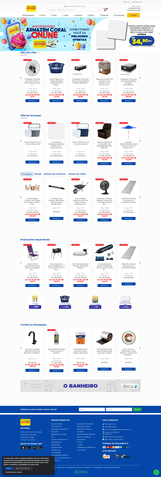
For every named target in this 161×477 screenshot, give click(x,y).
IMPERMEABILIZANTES (59, 455)
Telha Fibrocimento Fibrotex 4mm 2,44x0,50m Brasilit (104, 200)
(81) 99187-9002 (135, 10)
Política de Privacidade (28, 434)
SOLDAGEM (81, 439)
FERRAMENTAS (56, 447)
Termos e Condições (27, 440)
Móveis (37, 174)
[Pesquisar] (99, 10)
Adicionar (33, 100)
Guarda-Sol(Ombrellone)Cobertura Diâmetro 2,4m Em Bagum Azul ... (106, 145)
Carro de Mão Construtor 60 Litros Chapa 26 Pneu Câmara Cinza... (56, 201)
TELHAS (79, 442)
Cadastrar (138, 2)
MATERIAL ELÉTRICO (84, 429)
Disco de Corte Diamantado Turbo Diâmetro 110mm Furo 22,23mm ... (104, 352)
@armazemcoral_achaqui (114, 437)
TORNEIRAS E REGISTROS (86, 447)
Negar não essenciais (23, 468)
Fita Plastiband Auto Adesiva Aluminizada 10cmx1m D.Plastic (80, 351)
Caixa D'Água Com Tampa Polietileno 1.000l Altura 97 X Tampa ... (32, 82)
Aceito (9, 468)
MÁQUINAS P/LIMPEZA (85, 424)
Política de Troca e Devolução (31, 432)
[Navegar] (21, 78)
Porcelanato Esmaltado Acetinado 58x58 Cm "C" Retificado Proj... (32, 145)
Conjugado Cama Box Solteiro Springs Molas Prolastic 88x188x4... (56, 81)
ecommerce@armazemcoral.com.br (118, 429)
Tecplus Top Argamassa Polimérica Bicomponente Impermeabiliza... (128, 201)
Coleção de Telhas (77, 174)
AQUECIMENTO (57, 424)
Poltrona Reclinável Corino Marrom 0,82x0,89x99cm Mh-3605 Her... (80, 145)
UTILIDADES (81, 450)
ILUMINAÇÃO (56, 453)
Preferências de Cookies (14, 472)
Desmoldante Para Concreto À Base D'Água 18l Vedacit (56, 351)
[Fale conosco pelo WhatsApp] (156, 472)
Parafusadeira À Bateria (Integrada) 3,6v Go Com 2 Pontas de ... (80, 267)
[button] (76, 49)
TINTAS (80, 445)
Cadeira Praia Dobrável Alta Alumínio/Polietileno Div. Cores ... (128, 267)
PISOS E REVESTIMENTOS (86, 434)
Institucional (69, 6)
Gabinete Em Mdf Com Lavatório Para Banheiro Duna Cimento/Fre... (80, 82)
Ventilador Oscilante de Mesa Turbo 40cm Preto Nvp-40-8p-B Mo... (80, 201)
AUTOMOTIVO (56, 426)
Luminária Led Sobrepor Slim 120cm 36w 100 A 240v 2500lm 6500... (32, 201)
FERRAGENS (55, 445)
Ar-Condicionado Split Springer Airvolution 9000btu (56, 266)
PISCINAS (80, 432)
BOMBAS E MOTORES (59, 434)
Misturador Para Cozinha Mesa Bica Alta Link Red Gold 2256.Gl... (128, 352)
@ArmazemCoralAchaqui (114, 439)
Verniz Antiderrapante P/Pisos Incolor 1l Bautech (32, 351)
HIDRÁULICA (56, 450)
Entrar (128, 2)
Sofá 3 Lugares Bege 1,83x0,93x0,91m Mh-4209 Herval (129, 81)
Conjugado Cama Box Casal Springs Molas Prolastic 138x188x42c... (104, 82)
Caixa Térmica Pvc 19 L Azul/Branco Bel (56, 143)
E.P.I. (52, 437)
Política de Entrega (27, 437)
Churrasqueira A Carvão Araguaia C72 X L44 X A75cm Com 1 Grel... (32, 267)
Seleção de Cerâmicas (55, 174)
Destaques (26, 174)
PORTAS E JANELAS (84, 437)
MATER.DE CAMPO (83, 426)
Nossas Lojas (80, 6)
